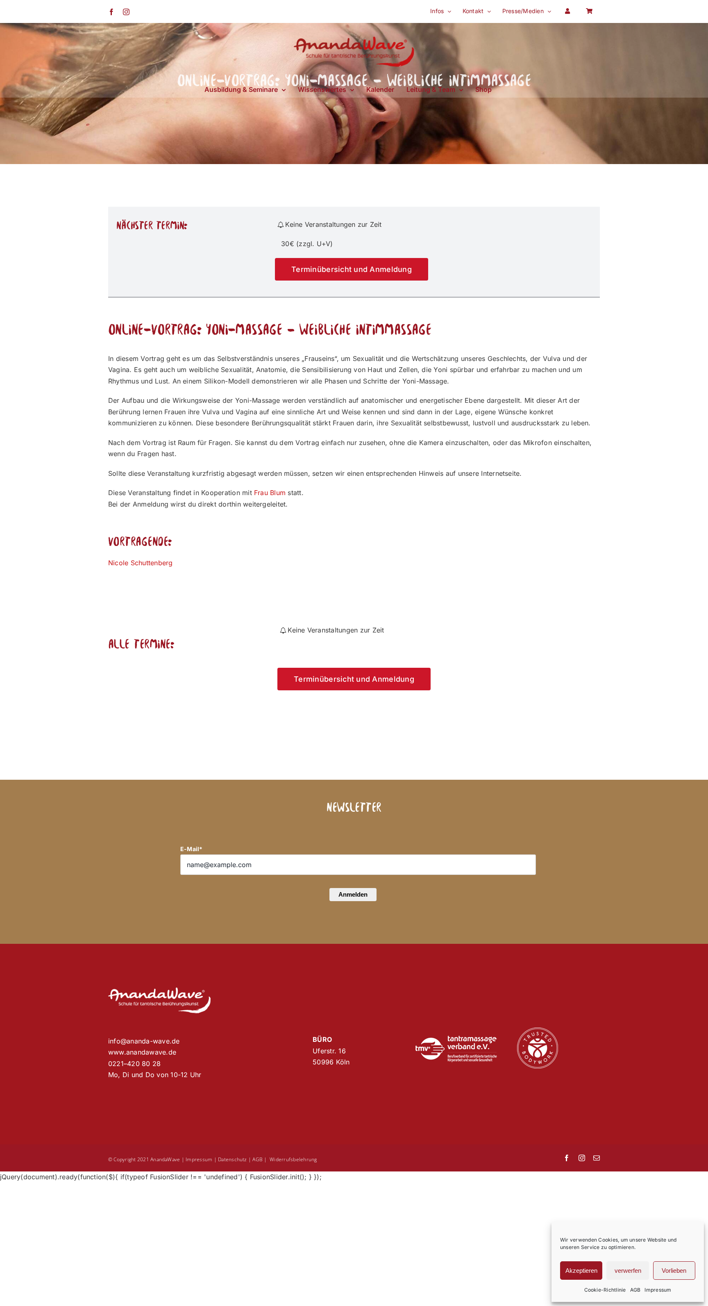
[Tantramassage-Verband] (456, 1039)
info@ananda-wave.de (144, 1041)
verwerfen (628, 1270)
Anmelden (353, 894)
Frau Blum (270, 493)
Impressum (657, 1290)
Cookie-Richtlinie (605, 1290)
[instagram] (582, 1158)
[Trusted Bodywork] (537, 1031)
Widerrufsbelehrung (293, 1159)
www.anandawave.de (142, 1052)
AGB (635, 1290)
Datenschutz (232, 1159)
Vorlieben (674, 1270)
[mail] (596, 1158)
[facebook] (566, 1158)
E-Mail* (191, 848)
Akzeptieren (581, 1270)
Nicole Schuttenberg (140, 563)
